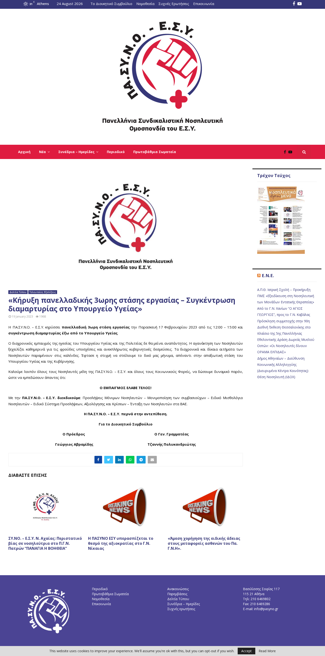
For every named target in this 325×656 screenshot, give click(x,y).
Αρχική (24, 152)
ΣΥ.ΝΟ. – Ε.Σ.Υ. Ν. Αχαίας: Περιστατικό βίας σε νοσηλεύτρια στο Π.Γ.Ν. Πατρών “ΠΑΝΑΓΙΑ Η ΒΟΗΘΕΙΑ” (45, 543)
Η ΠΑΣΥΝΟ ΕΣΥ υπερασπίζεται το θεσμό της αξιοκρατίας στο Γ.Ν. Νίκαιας (120, 543)
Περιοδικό (116, 152)
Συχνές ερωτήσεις (181, 609)
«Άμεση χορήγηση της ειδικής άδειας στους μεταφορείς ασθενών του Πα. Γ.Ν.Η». (204, 543)
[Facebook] (286, 152)
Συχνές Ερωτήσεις (173, 3)
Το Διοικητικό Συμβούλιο (111, 3)
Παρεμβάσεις (177, 594)
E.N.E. (268, 275)
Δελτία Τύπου (18, 292)
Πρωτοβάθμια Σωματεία (154, 152)
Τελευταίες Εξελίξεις (43, 292)
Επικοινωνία (203, 3)
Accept (246, 651)
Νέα (42, 152)
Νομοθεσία (145, 3)
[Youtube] (291, 152)
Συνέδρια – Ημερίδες (76, 152)
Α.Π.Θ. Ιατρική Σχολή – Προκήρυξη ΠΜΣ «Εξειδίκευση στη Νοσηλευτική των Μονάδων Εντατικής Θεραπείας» (285, 295)
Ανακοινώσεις (178, 589)
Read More (267, 651)
